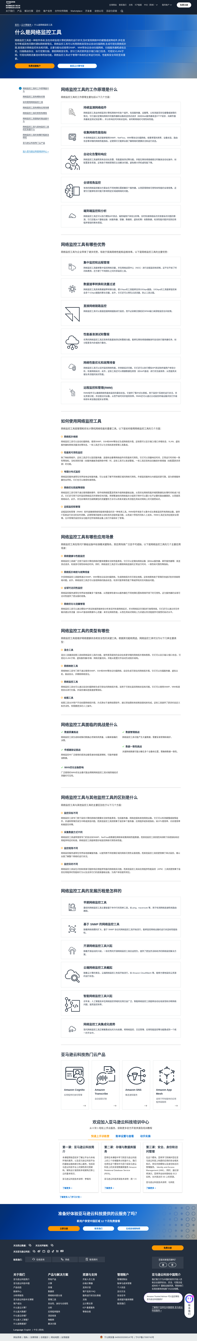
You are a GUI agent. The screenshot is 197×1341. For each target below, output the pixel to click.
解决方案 (29, 11)
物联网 (51, 1320)
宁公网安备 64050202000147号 (118, 1337)
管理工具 (52, 1299)
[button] (184, 4)
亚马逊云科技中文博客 (23, 1299)
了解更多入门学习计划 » (70, 1197)
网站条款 (17, 1337)
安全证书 (121, 1295)
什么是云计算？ (20, 1307)
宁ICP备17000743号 (144, 1337)
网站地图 (55, 1337)
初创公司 (99, 11)
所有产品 (52, 1279)
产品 (19, 11)
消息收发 (52, 1315)
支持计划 (87, 1287)
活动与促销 (111, 11)
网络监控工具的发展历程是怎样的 (36, 136)
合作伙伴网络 (61, 11)
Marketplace (76, 11)
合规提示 (45, 1337)
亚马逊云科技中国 (21, 1283)
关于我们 (10, 11)
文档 (131, 5)
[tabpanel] (121, 1167)
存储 (50, 1287)
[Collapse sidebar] (20, 88)
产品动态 (17, 1287)
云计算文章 (88, 1303)
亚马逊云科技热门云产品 (34, 143)
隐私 (26, 1337)
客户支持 (47, 11)
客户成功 (17, 1303)
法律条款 (34, 1337)
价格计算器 (88, 1283)
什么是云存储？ (20, 1315)
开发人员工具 (89, 1279)
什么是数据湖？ (20, 1324)
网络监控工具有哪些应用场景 (36, 107)
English (27, 1330)
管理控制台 (122, 1279)
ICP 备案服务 (89, 1307)
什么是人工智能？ (21, 1320)
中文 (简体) (39, 1330)
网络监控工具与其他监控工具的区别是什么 (36, 128)
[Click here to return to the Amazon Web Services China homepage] (13, 4)
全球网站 (113, 5)
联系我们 (122, 5)
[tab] (100, 1136)
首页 (17, 25)
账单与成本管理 (124, 1283)
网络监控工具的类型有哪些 (35, 113)
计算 (50, 1283)
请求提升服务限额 (125, 1299)
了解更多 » (67, 1188)
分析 (50, 1307)
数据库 (51, 1291)
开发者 (88, 11)
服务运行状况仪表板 (92, 1295)
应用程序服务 (54, 1311)
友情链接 (65, 1337)
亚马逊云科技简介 (21, 1279)
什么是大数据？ (20, 1311)
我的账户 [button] (166, 5)
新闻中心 (17, 1291)
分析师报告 (18, 1295)
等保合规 (87, 1311)
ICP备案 (138, 5)
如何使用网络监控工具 (33, 102)
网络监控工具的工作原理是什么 (36, 89)
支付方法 (121, 1291)
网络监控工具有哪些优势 (34, 96)
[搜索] (122, 11)
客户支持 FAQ (89, 1291)
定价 (38, 11)
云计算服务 (26, 25)
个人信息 (121, 1287)
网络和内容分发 (55, 1295)
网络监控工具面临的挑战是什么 (36, 119)
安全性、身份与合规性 (58, 1303)
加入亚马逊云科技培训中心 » (36, 151)
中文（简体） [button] (150, 5)
